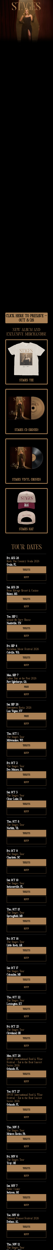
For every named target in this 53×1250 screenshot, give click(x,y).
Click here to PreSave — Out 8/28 (26, 318)
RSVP (26, 577)
